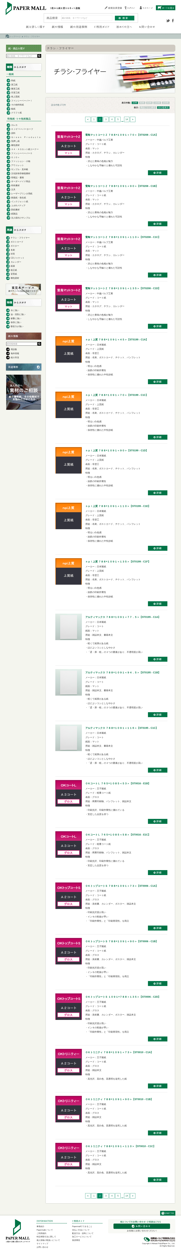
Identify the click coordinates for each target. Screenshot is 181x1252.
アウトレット (17, 165)
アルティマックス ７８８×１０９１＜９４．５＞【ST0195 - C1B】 (122, 672)
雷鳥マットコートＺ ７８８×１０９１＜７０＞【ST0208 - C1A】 (121, 134)
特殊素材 (15, 185)
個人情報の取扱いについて (48, 1240)
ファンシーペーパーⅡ (21, 153)
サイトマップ (42, 1243)
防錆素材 (15, 209)
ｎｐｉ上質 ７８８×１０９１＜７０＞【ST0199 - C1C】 (116, 395)
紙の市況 (15, 357)
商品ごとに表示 (148, 107)
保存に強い (16, 322)
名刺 (13, 250)
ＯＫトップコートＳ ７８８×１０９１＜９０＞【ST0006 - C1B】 (121, 941)
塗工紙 (14, 84)
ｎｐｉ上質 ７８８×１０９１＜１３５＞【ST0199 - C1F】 (117, 561)
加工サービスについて (82, 1237)
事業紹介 (40, 1226)
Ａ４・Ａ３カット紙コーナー (25, 149)
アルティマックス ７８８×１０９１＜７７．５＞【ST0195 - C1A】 (122, 617)
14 (126, 119)
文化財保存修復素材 (20, 173)
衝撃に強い (16, 318)
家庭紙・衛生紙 (18, 197)
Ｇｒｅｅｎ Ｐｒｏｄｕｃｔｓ (26, 137)
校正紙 (14, 270)
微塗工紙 (15, 88)
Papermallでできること (82, 1226)
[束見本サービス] (23, 294)
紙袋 (13, 266)
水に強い (15, 310)
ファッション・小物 (20, 161)
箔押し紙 (15, 141)
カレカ (14, 125)
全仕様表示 (163, 107)
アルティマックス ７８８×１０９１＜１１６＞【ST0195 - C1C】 (121, 728)
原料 (13, 133)
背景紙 (14, 274)
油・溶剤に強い (18, 314)
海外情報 (15, 353)
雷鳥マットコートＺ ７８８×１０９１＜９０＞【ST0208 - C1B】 (121, 186)
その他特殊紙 (17, 105)
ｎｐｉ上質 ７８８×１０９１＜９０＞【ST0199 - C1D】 (116, 450)
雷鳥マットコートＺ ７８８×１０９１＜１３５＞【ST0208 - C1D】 (122, 288)
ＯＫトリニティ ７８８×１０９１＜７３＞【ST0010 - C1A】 (119, 1052)
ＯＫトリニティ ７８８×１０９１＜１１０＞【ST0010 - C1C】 (120, 1146)
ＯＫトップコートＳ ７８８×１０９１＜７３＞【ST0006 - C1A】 (121, 885)
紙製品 (14, 213)
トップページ (15, 36)
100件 (157, 103)
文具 (13, 189)
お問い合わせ (42, 1247)
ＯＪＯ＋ (15, 157)
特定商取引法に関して (46, 1237)
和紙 (13, 80)
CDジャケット (17, 258)
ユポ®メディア (18, 205)
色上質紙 (15, 96)
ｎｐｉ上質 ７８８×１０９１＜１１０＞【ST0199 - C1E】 (117, 506)
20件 (135, 103)
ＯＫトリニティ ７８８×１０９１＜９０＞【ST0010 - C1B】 (119, 1099)
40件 (142, 103)
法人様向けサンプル (20, 218)
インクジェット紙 (19, 201)
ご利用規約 (41, 1233)
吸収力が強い (17, 326)
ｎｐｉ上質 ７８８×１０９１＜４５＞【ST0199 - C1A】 (116, 339)
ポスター (15, 246)
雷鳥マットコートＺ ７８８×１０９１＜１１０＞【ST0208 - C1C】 (122, 237)
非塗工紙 (15, 92)
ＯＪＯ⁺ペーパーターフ (22, 129)
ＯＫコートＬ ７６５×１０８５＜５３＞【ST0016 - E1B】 (117, 783)
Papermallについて (45, 1230)
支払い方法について (81, 1230)
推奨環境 (76, 1240)
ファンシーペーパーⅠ (21, 100)
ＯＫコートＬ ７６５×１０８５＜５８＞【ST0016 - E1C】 (117, 834)
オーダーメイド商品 (20, 181)
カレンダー (16, 262)
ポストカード (17, 242)
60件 (149, 103)
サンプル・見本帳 (19, 169)
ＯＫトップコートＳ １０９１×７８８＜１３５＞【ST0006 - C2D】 (122, 996)
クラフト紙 (16, 112)
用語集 (14, 349)
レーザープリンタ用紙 (21, 193)
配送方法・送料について (83, 1233)
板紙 (13, 109)
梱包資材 (15, 145)
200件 (166, 103)
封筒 (13, 254)
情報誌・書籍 (17, 177)
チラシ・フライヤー (20, 238)
